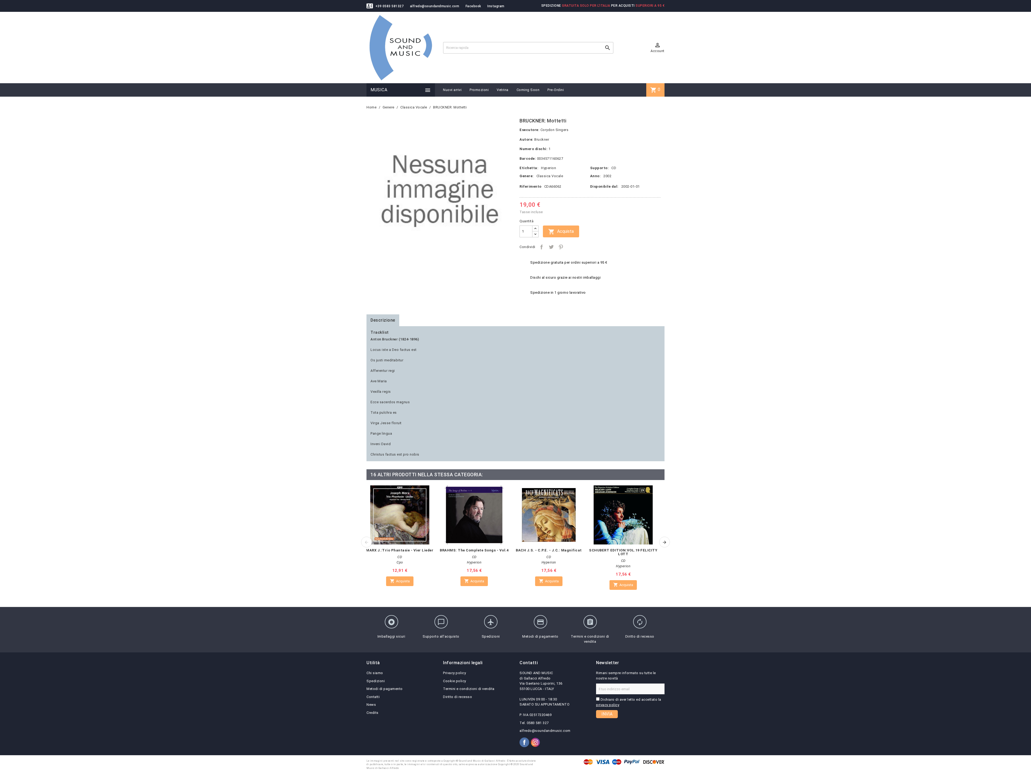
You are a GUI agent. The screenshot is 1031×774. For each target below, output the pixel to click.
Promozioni (479, 90)
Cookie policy (454, 681)
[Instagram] (535, 742)
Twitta (551, 247)
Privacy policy (454, 673)
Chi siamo (374, 673)
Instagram (495, 6)
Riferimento (531, 186)
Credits (372, 713)
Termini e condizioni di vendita (469, 689)
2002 (607, 176)
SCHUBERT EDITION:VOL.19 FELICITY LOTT (623, 552)
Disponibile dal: (604, 186)
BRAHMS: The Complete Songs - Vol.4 (474, 550)
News (371, 705)
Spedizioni (375, 681)
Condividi (541, 247)
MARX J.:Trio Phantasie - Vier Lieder (399, 550)
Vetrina (503, 90)
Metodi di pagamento (384, 689)
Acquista (561, 231)
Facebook (473, 6)
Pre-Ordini (555, 90)
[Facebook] (524, 742)
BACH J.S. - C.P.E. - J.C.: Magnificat (549, 550)
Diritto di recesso (457, 697)
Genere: (527, 176)
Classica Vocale (549, 176)
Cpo (400, 562)
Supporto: (599, 168)
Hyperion (548, 168)
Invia (606, 714)
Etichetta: (529, 168)
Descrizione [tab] (383, 320)
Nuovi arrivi (452, 90)
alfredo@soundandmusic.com (434, 6)
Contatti (373, 697)
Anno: (595, 176)
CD (613, 168)
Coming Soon (528, 90)
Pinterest (561, 247)
